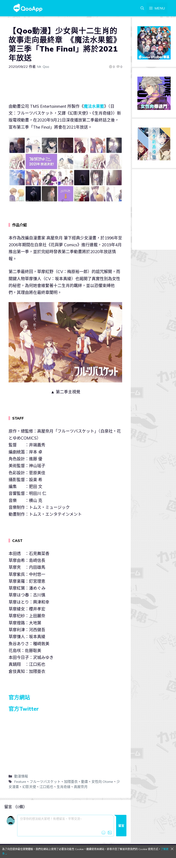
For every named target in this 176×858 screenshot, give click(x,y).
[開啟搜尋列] (142, 8)
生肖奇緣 (63, 787)
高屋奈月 (81, 787)
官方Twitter (24, 708)
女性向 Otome (102, 781)
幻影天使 (29, 787)
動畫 (84, 781)
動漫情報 (21, 776)
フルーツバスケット (45, 781)
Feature (20, 781)
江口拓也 (46, 787)
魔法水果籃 (94, 106)
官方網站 (19, 697)
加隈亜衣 (71, 781)
